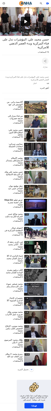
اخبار (35, 83)
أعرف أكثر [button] (27, 400)
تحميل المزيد (23, 369)
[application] (25, 21)
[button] (25, 21)
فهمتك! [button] (34, 406)
